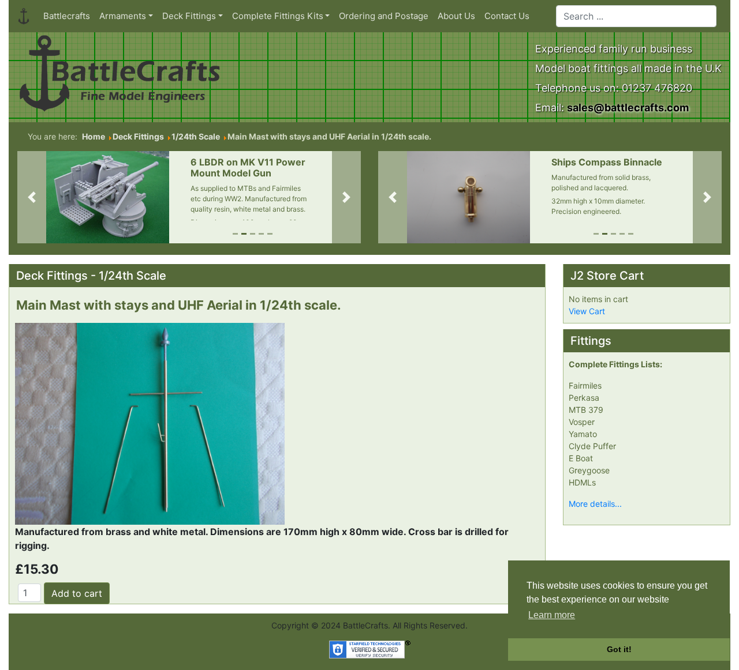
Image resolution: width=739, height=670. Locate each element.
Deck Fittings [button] (189, 15)
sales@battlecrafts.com (628, 107)
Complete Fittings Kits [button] (277, 15)
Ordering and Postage (383, 15)
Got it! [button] (619, 649)
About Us (456, 15)
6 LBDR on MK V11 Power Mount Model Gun (248, 167)
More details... (595, 504)
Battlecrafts (66, 15)
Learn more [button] (551, 615)
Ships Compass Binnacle (606, 162)
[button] (31, 197)
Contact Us (506, 15)
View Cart (587, 311)
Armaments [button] (122, 15)
